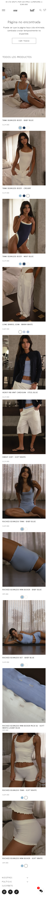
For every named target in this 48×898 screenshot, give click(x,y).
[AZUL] (24, 331)
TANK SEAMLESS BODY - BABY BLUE (18, 120)
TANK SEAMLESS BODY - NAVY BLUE (18, 256)
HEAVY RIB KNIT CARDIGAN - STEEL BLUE (20, 392)
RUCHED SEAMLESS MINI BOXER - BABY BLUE (22, 590)
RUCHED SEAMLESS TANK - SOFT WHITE (19, 790)
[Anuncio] (24, 3)
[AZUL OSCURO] (24, 127)
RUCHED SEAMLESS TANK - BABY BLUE (19, 521)
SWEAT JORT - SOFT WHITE (14, 457)
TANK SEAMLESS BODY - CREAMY (16, 188)
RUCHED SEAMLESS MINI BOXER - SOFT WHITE (22, 858)
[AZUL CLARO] (20, 127)
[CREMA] (27, 127)
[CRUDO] (26, 529)
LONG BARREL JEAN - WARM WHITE (17, 324)
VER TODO (24, 41)
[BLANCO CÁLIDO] (20, 331)
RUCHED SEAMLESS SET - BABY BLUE (18, 658)
